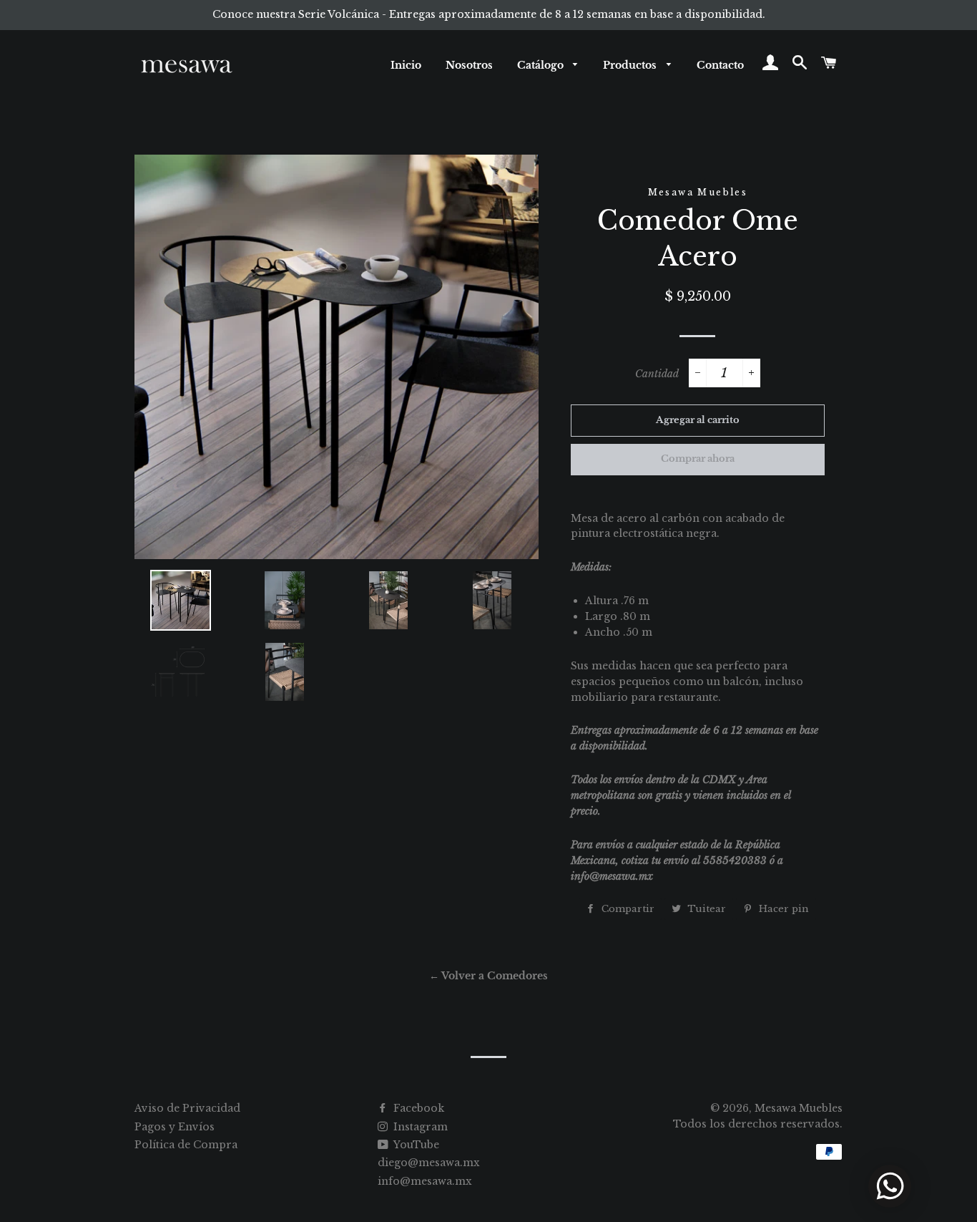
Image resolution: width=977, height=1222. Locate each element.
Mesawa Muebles (799, 1108)
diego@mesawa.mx (429, 1162)
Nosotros (469, 65)
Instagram (419, 1126)
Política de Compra (185, 1144)
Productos (631, 65)
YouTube (415, 1144)
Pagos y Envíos (174, 1126)
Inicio (406, 65)
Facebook (417, 1108)
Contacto (720, 65)
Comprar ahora (698, 458)
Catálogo (541, 65)
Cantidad (657, 373)
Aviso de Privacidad (187, 1108)
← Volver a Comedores (488, 975)
